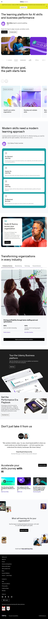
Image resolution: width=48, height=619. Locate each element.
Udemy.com (4, 557)
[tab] (7, 266)
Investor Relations (6, 573)
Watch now (19, 491)
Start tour (12, 366)
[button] (1, 1)
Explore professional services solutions (24, 339)
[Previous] (2, 81)
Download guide (37, 491)
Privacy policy (5, 586)
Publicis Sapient (7, 332)
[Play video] (3, 24)
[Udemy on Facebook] (5, 597)
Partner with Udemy (6, 566)
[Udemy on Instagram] (11, 597)
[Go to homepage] (10, 616)
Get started (4, 32)
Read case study (4, 491)
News (3, 570)
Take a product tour (6, 568)
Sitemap (3, 590)
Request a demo (42, 465)
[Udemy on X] (8, 597)
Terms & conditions (6, 583)
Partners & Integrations (7, 564)
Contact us (7, 242)
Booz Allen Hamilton (28, 332)
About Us (4, 559)
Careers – (6, 575)
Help (3, 581)
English (6, 600)
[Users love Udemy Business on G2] (8, 610)
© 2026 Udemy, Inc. (42, 615)
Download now (5, 414)
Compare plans (13, 32)
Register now (23, 7)
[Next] (6, 81)
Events (3, 561)
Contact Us (4, 579)
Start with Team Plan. (27, 548)
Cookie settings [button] (5, 588)
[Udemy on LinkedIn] (2, 597)
